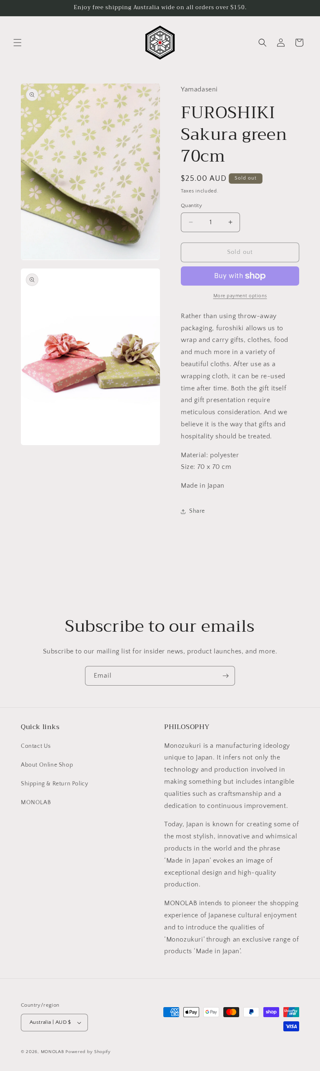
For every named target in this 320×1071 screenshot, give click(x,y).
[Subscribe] (225, 676)
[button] (17, 42)
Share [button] (197, 511)
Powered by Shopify (88, 1051)
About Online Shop (47, 765)
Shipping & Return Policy (54, 783)
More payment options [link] (240, 296)
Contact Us (36, 746)
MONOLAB (36, 802)
